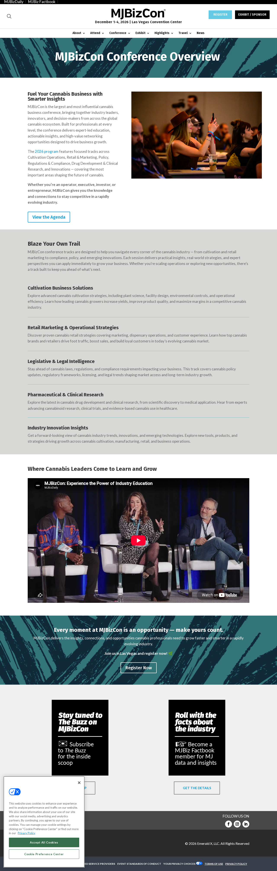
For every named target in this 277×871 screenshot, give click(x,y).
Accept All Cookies (44, 842)
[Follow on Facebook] (228, 824)
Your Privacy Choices (179, 863)
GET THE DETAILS (197, 788)
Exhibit (140, 33)
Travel (183, 33)
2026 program (46, 151)
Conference (117, 33)
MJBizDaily (13, 1)
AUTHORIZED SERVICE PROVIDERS (92, 863)
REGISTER (220, 14)
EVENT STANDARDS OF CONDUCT (139, 863)
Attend (95, 33)
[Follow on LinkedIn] (245, 824)
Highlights (162, 33)
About (76, 33)
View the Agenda (48, 217)
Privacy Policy (26, 833)
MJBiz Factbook (41, 1)
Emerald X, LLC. (208, 843)
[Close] (79, 782)
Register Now (138, 667)
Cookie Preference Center (44, 854)
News (201, 33)
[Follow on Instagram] (237, 824)
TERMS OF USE (214, 863)
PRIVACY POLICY (236, 863)
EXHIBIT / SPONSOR (252, 14)
